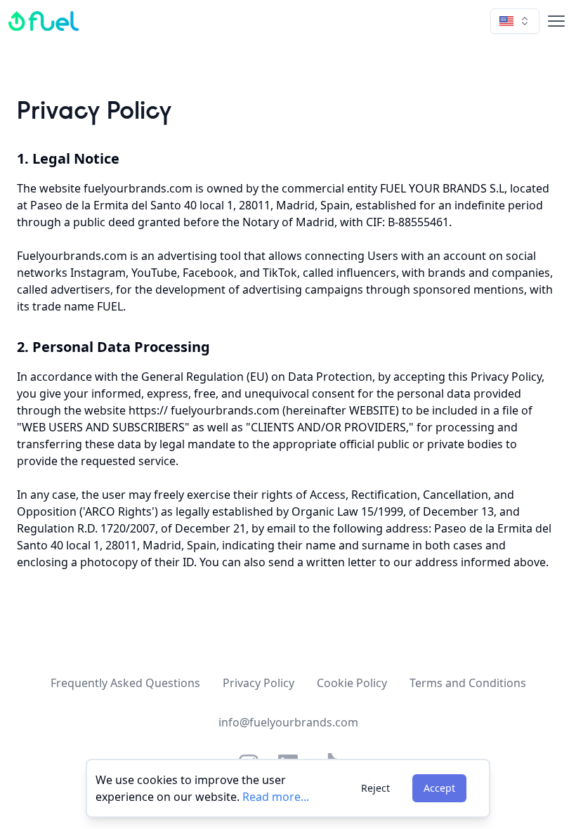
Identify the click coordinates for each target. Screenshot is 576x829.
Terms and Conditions (468, 683)
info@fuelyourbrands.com (288, 722)
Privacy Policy (258, 683)
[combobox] (514, 21)
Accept (439, 788)
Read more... (275, 796)
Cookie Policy (352, 683)
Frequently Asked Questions (125, 683)
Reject (375, 788)
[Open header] (553, 21)
